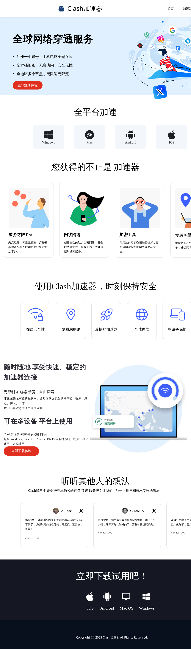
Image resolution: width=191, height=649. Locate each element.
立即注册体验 (28, 85)
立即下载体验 (21, 451)
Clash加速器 (111, 637)
